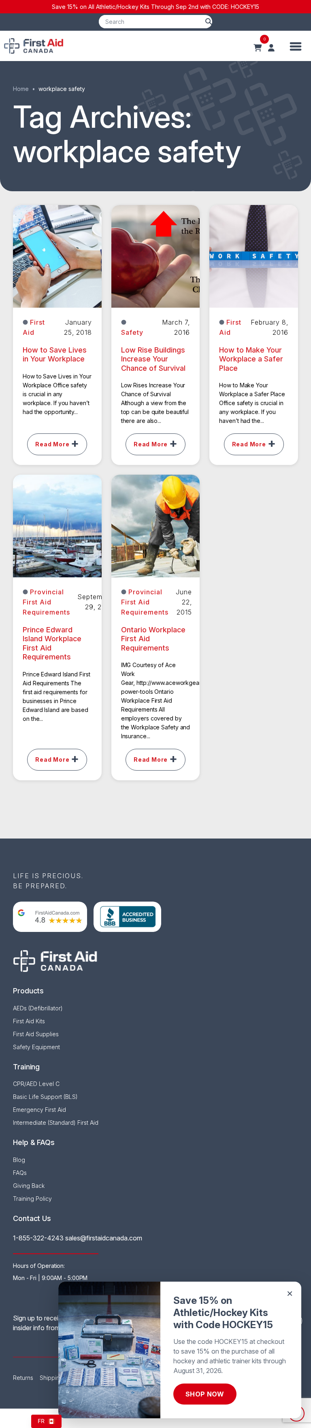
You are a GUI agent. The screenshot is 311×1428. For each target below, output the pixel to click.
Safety (132, 332)
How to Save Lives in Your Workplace (55, 354)
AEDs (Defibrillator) (38, 1008)
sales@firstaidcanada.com (103, 1238)
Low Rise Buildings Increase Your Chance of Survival (153, 359)
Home (21, 88)
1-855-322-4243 (38, 1238)
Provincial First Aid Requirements (46, 602)
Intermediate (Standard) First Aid (55, 1122)
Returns (23, 1377)
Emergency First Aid (39, 1109)
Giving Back (29, 1185)
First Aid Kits (29, 1021)
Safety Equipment (36, 1047)
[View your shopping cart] (257, 48)
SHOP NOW (204, 1394)
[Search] (208, 21)
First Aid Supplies (36, 1034)
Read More (52, 444)
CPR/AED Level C (36, 1083)
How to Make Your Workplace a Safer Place (251, 359)
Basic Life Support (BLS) (45, 1096)
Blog (19, 1159)
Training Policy (32, 1198)
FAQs (20, 1172)
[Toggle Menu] (296, 46)
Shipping (51, 1377)
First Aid (34, 327)
